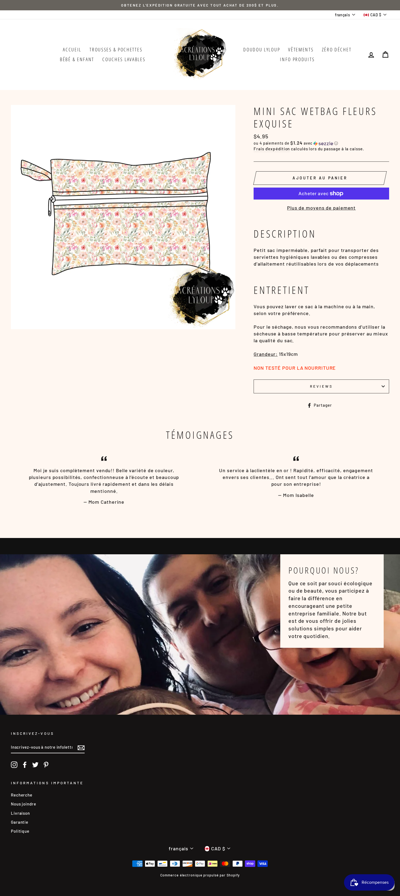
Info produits (297, 59)
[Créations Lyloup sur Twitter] (35, 764)
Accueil (72, 49)
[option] (200, 5)
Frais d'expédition (272, 148)
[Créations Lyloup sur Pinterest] (46, 764)
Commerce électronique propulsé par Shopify (200, 875)
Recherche (21, 794)
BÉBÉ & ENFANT (77, 59)
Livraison (20, 813)
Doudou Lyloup (261, 49)
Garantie (19, 822)
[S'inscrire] (81, 747)
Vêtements (300, 49)
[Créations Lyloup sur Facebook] (24, 764)
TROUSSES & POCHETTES (116, 49)
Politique (20, 831)
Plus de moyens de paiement (321, 208)
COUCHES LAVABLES (123, 59)
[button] (321, 143)
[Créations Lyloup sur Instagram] (14, 764)
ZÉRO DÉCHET (337, 49)
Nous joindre (23, 803)
